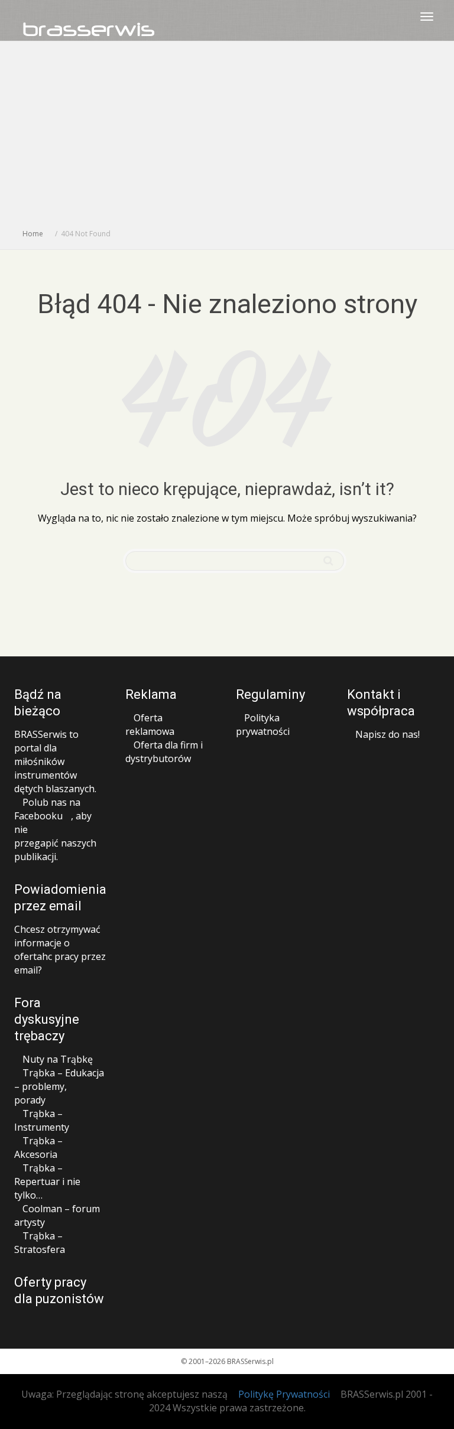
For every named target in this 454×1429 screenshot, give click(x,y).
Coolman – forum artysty (57, 1215)
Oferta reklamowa (149, 724)
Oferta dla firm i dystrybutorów (164, 751)
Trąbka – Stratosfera (39, 1242)
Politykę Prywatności (284, 1394)
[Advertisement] (227, 138)
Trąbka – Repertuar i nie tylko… (47, 1181)
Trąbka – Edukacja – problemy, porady (59, 1086)
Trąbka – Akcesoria (38, 1147)
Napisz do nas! (387, 734)
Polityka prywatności (263, 724)
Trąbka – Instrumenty (41, 1120)
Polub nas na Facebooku (47, 809)
